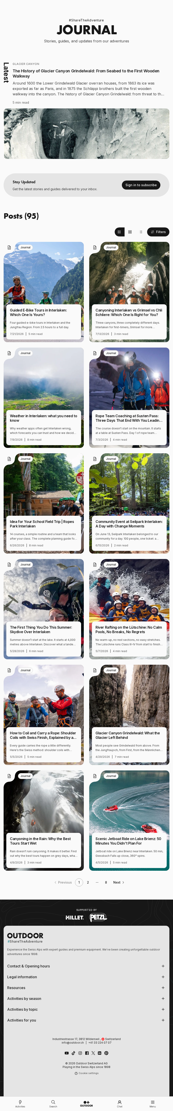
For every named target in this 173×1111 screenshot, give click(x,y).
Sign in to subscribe (141, 185)
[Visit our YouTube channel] (67, 1053)
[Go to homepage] (86, 1104)
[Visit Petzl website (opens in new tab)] (98, 917)
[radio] (120, 231)
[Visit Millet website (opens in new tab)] (75, 917)
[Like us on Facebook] (87, 1053)
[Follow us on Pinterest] (106, 1053)
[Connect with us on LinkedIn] (99, 1053)
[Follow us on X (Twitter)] (93, 1053)
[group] (130, 231)
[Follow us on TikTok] (73, 1053)
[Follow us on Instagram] (80, 1053)
